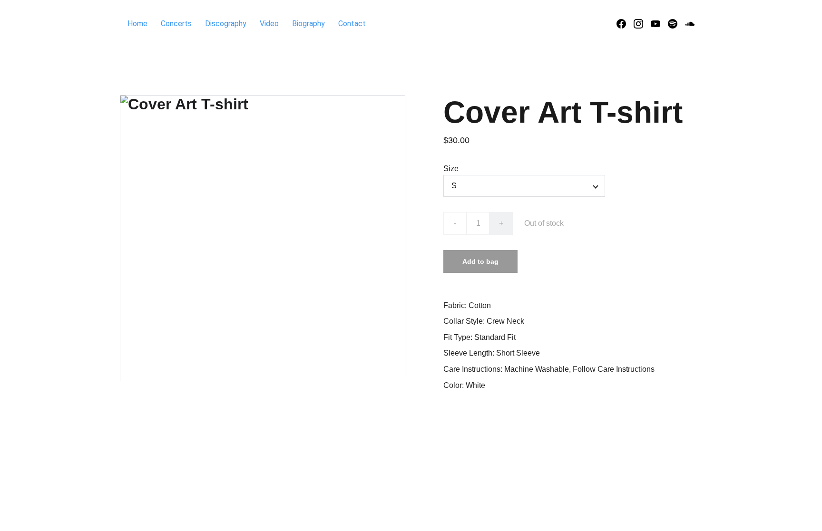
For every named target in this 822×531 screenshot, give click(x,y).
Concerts (176, 23)
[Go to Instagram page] (642, 24)
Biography (308, 23)
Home (137, 23)
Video (269, 23)
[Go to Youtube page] (659, 24)
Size (451, 168)
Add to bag (480, 261)
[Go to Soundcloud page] (690, 24)
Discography (225, 23)
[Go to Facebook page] (625, 24)
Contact (352, 23)
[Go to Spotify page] (676, 24)
